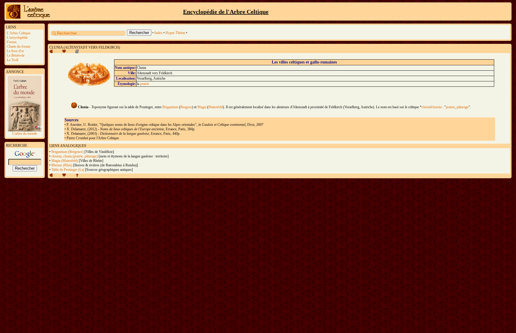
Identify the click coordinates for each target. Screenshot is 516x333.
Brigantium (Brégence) (67, 152)
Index (158, 33)
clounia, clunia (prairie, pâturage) (74, 156)
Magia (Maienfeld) (64, 161)
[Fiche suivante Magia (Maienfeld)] (64, 52)
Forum (11, 42)
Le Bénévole (15, 55)
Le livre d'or (15, 51)
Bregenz (186, 107)
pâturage (463, 107)
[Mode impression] (77, 52)
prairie (144, 84)
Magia (201, 107)
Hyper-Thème (175, 33)
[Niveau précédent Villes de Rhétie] (51, 52)
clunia (426, 107)
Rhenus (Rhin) (61, 165)
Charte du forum (18, 46)
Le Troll (12, 60)
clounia (436, 107)
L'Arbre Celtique (18, 33)
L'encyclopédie (17, 37)
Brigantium (170, 107)
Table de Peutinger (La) (67, 170)
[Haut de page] (77, 176)
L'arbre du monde (24, 133)
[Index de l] (29, 18)
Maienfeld (215, 107)
